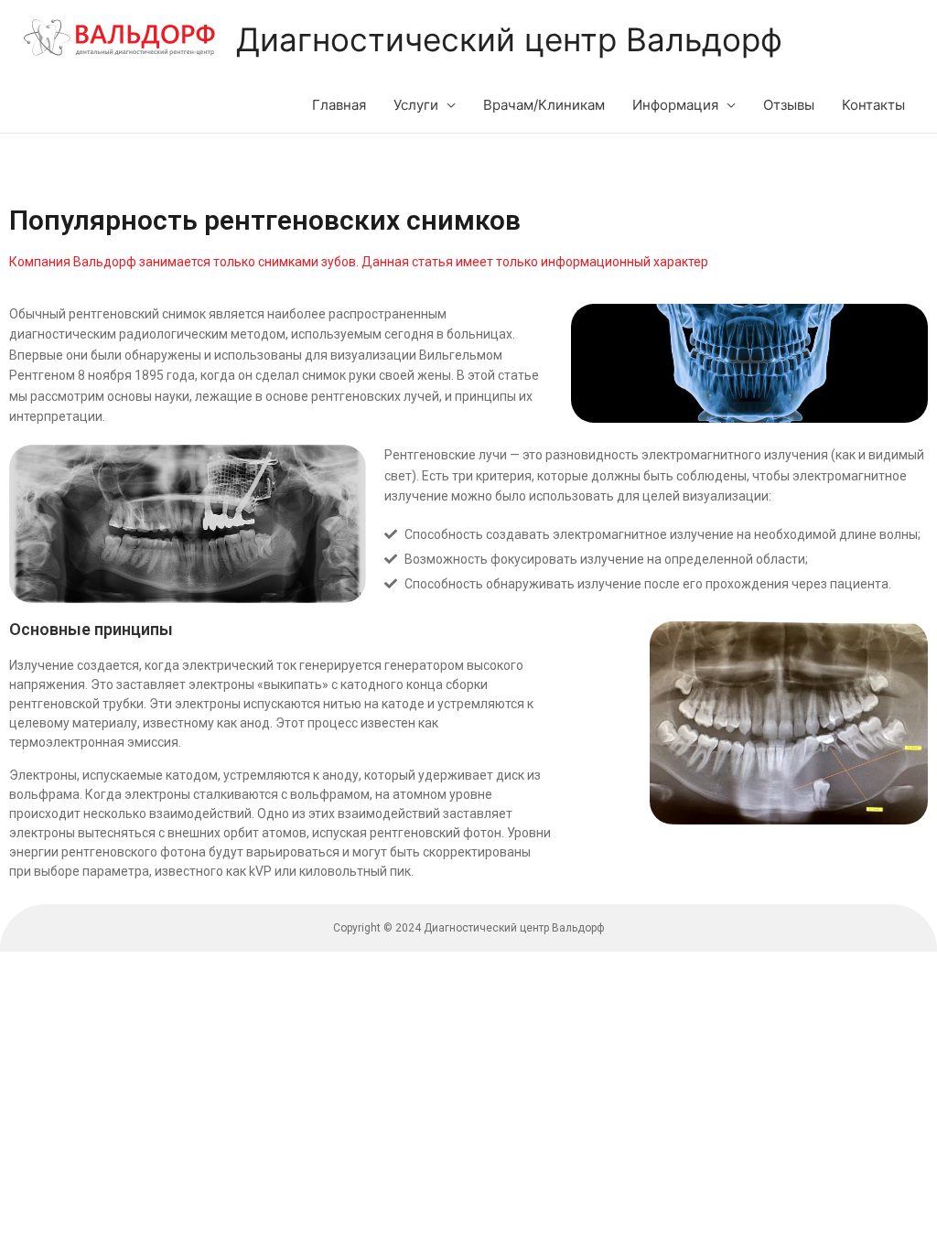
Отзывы (788, 104)
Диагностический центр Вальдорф (509, 39)
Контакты (873, 104)
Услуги (415, 104)
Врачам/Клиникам (544, 104)
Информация (675, 104)
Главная (339, 104)
